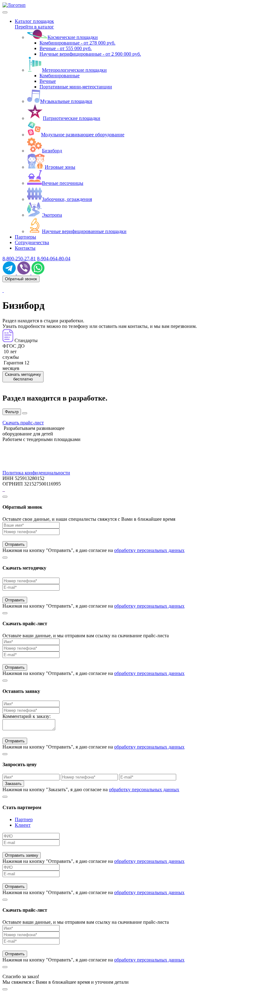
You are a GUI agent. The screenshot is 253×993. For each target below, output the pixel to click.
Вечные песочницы (62, 183)
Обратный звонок (21, 279)
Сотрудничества (32, 242)
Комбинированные (59, 75)
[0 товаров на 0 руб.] (3, 290)
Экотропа (52, 215)
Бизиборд (52, 150)
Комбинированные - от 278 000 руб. (77, 42)
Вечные (47, 81)
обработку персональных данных (149, 550)
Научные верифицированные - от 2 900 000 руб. (90, 54)
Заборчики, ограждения (67, 199)
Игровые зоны (60, 167)
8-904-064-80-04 (53, 258)
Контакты (25, 248)
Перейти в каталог (34, 26)
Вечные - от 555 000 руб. (65, 48)
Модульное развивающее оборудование (82, 134)
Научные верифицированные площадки (84, 231)
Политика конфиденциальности (36, 472)
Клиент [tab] (23, 825)
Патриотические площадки (71, 118)
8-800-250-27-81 (19, 258)
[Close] (4, 497)
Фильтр (12, 412)
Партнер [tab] (24, 819)
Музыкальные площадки (66, 101)
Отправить (15, 544)
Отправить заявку (21, 855)
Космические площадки (73, 37)
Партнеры (25, 237)
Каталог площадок (34, 21)
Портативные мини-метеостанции (75, 86)
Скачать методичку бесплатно (23, 376)
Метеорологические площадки (74, 70)
